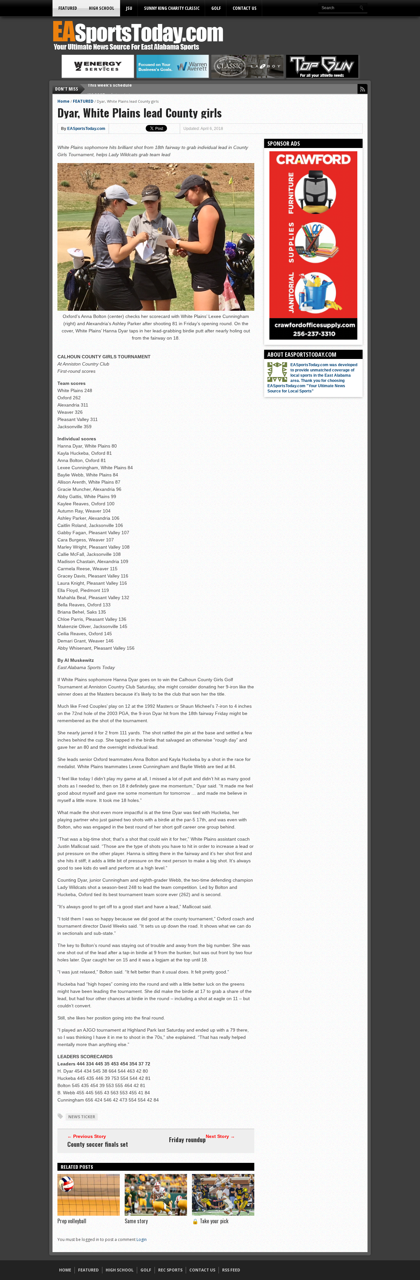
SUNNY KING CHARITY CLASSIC (172, 8)
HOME (65, 1270)
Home (63, 101)
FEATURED (67, 8)
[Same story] (156, 1214)
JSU (129, 8)
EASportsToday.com (86, 128)
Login (141, 1239)
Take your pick (210, 1221)
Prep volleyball (71, 1221)
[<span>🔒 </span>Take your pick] (223, 1214)
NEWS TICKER (81, 1117)
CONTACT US (245, 8)
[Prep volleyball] (88, 1214)
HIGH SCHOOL (101, 8)
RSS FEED (231, 1270)
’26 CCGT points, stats (110, 89)
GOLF (216, 8)
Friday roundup (187, 1140)
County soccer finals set (97, 1144)
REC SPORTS (170, 1270)
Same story (136, 1221)
